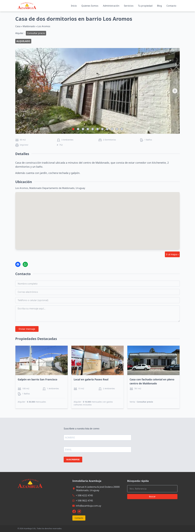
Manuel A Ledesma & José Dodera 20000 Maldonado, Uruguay (98, 488)
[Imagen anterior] (20, 90)
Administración (111, 5)
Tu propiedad (145, 5)
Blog (159, 5)
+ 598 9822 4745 (84, 500)
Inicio (74, 5)
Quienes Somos (89, 5)
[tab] (73, 129)
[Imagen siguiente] (174, 90)
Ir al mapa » (172, 254)
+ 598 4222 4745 (84, 495)
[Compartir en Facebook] (17, 264)
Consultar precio (145, 401)
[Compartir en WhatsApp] (25, 264)
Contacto (171, 5)
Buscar (152, 496)
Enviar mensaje (27, 329)
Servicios (128, 5)
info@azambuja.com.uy (88, 505)
